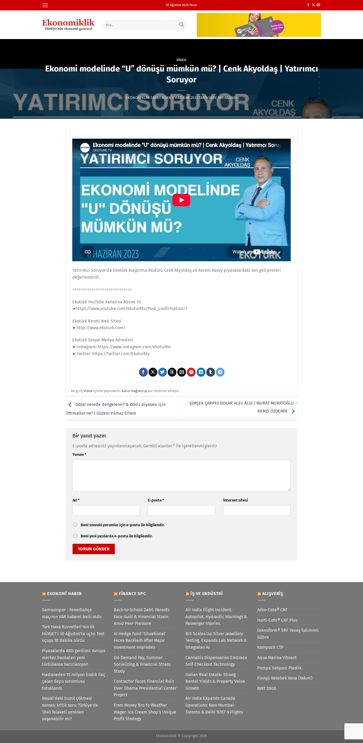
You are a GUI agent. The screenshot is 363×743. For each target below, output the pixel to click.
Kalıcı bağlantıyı (134, 391)
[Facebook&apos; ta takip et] (308, 5)
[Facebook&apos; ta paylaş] (143, 372)
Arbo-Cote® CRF (272, 609)
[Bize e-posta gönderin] (318, 5)
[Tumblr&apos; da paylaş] (210, 372)
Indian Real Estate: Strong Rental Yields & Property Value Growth (215, 681)
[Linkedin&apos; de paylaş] (201, 372)
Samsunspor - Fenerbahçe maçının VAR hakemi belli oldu (72, 613)
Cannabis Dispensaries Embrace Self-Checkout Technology (216, 661)
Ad (76, 500)
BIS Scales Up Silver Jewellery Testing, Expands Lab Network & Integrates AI (216, 640)
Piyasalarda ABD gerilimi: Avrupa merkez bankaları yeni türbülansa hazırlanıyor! (73, 657)
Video (181, 60)
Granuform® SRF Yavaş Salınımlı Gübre (288, 634)
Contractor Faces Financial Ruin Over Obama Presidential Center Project (145, 688)
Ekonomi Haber (64, 593)
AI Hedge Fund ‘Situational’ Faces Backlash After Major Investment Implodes (140, 640)
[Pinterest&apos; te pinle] (191, 372)
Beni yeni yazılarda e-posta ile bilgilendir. (117, 536)
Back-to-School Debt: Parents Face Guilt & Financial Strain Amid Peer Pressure (142, 616)
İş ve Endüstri (207, 593)
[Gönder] (181, 24)
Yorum (79, 454)
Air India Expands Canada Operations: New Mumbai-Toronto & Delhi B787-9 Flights (214, 705)
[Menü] (45, 5)
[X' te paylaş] (153, 372)
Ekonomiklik (137, 98)
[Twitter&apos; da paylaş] (162, 372)
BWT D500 (266, 688)
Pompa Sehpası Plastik (279, 667)
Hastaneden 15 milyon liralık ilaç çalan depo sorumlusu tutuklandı (73, 681)
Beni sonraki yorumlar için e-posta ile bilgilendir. (122, 525)
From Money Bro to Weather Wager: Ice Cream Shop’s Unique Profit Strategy (145, 712)
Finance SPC (132, 593)
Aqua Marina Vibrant (277, 657)
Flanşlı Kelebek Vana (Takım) (284, 678)
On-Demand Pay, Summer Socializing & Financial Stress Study (142, 664)
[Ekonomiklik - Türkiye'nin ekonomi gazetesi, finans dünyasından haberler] (68, 24)
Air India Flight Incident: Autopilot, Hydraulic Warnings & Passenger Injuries (216, 616)
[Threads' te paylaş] (172, 372)
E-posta (156, 500)
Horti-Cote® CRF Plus (277, 620)
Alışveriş (272, 593)
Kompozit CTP (270, 647)
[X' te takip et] (313, 5)
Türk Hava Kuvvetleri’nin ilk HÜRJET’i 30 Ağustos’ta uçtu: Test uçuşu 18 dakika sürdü (73, 633)
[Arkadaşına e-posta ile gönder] (181, 372)
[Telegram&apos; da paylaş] (220, 372)
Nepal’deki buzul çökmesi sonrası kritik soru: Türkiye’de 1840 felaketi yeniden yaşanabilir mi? (70, 708)
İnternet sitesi (235, 500)
